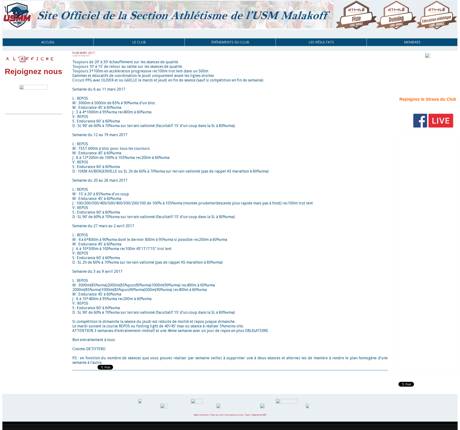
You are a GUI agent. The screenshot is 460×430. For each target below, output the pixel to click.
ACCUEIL (48, 42)
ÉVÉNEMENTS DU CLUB (230, 42)
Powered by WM (259, 415)
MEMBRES (412, 42)
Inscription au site (234, 415)
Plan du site (217, 415)
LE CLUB (139, 42)
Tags (247, 415)
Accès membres (201, 415)
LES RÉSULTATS (321, 42)
